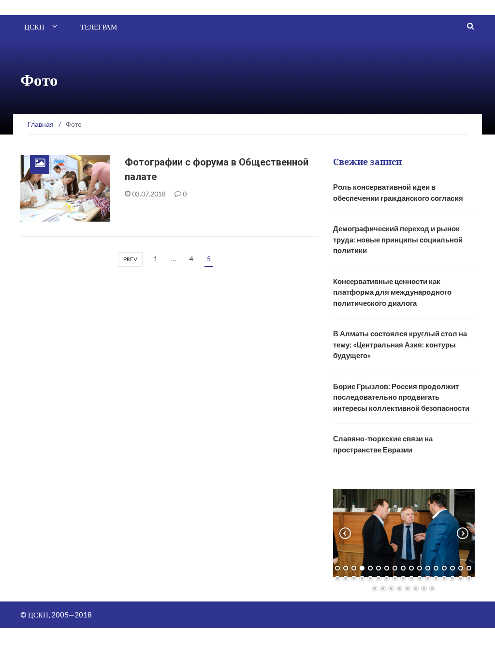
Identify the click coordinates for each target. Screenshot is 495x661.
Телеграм (98, 27)
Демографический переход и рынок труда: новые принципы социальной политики (398, 239)
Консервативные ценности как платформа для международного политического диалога (392, 292)
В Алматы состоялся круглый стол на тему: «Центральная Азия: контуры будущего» (400, 344)
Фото (42, 216)
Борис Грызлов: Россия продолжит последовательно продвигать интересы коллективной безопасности (401, 397)
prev (130, 259)
